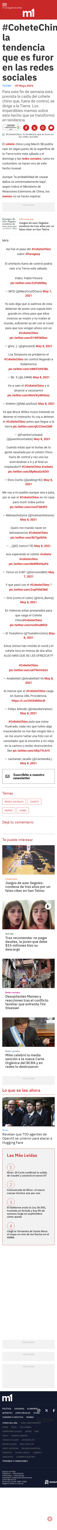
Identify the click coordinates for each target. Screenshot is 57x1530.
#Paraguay (32, 254)
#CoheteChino (41, 249)
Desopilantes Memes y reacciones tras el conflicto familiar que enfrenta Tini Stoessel (26, 1002)
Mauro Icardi (9, 1444)
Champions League (12, 1431)
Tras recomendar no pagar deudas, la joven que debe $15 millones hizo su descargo (26, 943)
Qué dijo (9, 933)
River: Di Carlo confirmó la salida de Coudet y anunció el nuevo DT (27, 1174)
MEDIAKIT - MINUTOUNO (12, 1473)
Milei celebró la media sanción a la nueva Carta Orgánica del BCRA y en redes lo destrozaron (24, 1061)
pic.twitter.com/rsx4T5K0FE (28, 507)
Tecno (6, 85)
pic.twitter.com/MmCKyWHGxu (28, 395)
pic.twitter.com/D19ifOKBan (28, 338)
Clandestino (11, 879)
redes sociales (31, 158)
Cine (36, 1431)
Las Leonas (25, 1427)
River (5, 1427)
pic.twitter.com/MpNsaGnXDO (28, 471)
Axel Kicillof (27, 1444)
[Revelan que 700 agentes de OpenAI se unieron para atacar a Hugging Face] (28, 1111)
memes (7, 196)
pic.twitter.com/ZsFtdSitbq (28, 283)
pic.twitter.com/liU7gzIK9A (28, 537)
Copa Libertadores (31, 1423)
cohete (10, 144)
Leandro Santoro (25, 1457)
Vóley (5, 1435)
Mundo (30, 1417)
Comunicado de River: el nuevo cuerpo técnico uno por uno (26, 1191)
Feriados (7, 1452)
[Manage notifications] (49, 1518)
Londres (37, 1452)
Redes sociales (14, 801)
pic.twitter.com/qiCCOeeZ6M (32, 426)
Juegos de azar (10, 1440)
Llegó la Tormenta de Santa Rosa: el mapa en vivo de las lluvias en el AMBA (28, 1234)
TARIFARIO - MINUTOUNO (13, 1475)
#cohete (47, 467)
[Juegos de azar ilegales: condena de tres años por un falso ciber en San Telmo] (9, 223)
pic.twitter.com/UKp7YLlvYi (31, 750)
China (22, 810)
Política (6, 1408)
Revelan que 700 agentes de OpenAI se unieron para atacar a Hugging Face (27, 1138)
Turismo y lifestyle (12, 1417)
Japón (28, 1431)
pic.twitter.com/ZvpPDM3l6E (28, 589)
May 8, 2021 (44, 346)
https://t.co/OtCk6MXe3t (28, 700)
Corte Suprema (10, 1448)
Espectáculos (23, 1413)
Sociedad (19, 1408)
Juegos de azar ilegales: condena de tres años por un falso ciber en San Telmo (36, 226)
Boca (14, 1427)
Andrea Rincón (19, 1435)
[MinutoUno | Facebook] (52, 1410)
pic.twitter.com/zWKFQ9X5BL (29, 369)
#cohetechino (28, 559)
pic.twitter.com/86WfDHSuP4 (28, 564)
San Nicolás (28, 1440)
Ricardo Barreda (31, 1448)
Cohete (34, 801)
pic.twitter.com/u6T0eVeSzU (28, 670)
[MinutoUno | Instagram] (39, 1410)
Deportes (7, 1413)
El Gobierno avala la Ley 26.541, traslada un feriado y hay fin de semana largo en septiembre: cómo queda (26, 1212)
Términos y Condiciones (15, 1461)
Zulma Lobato (22, 1452)
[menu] (6, 4)
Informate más (26, 219)
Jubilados (7, 1457)
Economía (32, 1408)
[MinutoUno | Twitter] (47, 1410)
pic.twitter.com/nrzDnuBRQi (28, 625)
